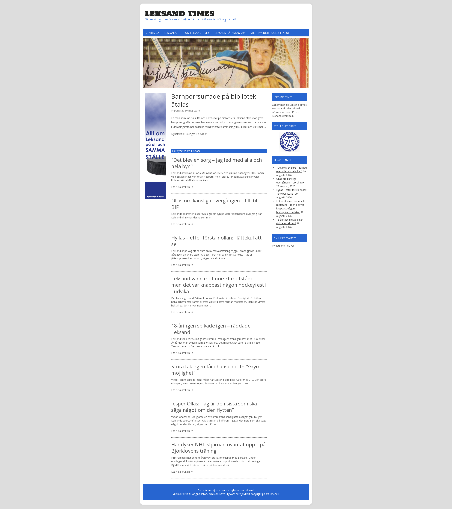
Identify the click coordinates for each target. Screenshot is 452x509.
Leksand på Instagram (230, 32)
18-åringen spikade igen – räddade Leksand (211, 328)
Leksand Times (179, 13)
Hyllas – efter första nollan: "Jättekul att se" (216, 240)
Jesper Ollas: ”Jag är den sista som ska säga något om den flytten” (214, 406)
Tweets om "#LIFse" (284, 245)
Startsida (152, 32)
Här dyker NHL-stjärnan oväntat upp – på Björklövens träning (218, 447)
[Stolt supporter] (289, 142)
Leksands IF (172, 32)
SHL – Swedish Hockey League (270, 32)
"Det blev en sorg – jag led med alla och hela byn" (216, 162)
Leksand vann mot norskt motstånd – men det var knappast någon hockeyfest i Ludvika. (218, 285)
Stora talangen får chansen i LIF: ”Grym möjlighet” (216, 369)
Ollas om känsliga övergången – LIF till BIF (214, 203)
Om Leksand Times (197, 32)
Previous (146, 62)
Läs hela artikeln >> (182, 187)
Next (305, 62)
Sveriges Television (196, 134)
